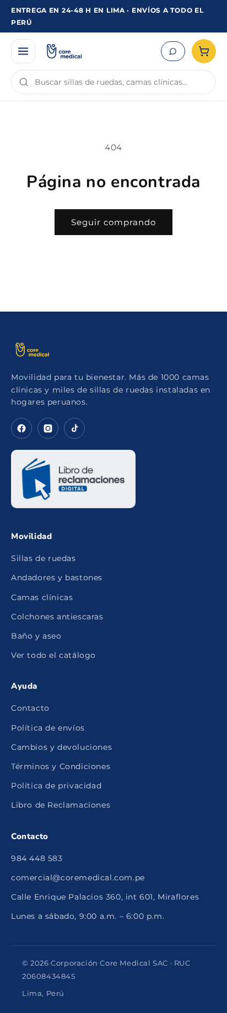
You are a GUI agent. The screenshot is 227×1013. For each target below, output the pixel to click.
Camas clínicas (42, 597)
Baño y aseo (36, 636)
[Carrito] (204, 51)
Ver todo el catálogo (53, 655)
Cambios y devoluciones (61, 747)
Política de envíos (48, 728)
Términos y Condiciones (60, 766)
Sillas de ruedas (43, 558)
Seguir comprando (113, 222)
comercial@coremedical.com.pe (78, 878)
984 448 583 (37, 858)
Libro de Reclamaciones (60, 805)
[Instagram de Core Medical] (47, 428)
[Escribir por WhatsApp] (173, 51)
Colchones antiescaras (57, 617)
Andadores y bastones (56, 577)
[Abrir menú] (23, 51)
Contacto (30, 708)
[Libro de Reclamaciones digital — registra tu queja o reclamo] (73, 479)
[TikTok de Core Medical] (74, 428)
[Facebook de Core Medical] (21, 428)
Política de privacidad (56, 786)
